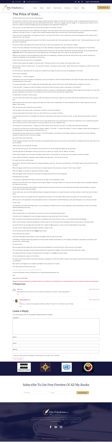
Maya (70, 281)
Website (15, 349)
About (42, 8)
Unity (97, 281)
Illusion (37, 281)
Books (49, 8)
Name (15, 337)
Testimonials (57, 8)
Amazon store (56, 421)
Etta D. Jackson (23, 299)
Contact (76, 8)
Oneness (84, 281)
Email (15, 343)
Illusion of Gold (43, 281)
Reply (18, 294)
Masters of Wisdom (62, 281)
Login (87, 2)
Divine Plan (31, 281)
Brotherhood (21, 281)
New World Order (77, 281)
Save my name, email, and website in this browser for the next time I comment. (37, 355)
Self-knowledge (90, 281)
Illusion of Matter (52, 281)
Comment (16, 317)
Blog (83, 8)
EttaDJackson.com (51, 438)
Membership (95, 2)
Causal (26, 281)
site (18, 289)
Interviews (67, 8)
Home (35, 8)
